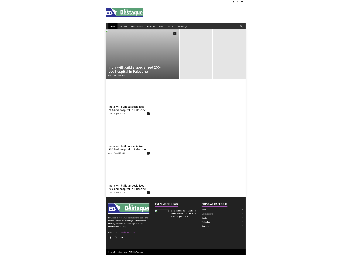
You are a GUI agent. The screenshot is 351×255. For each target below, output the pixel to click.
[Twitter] (237, 2)
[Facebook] (233, 2)
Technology (182, 26)
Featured (151, 26)
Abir (110, 75)
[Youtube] (242, 2)
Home (113, 26)
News (161, 26)
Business (123, 26)
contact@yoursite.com (127, 232)
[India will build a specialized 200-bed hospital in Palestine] (142, 54)
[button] (241, 26)
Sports (170, 26)
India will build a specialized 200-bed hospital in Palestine (134, 69)
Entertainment (137, 26)
